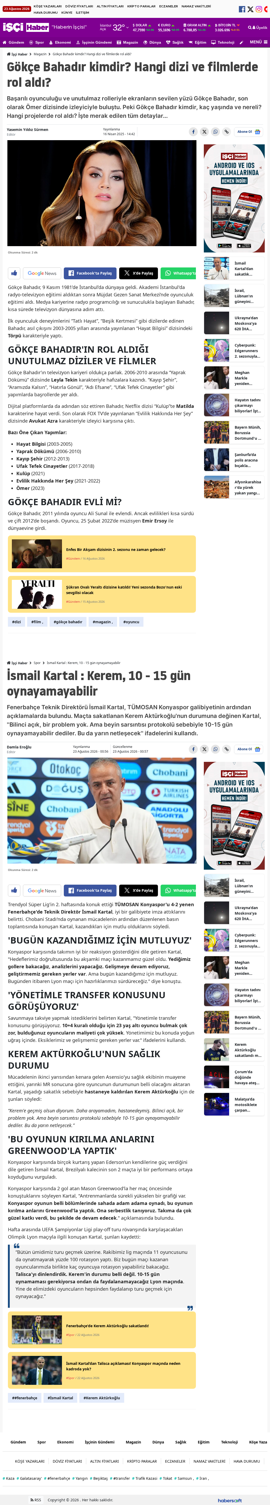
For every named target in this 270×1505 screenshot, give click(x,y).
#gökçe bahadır (68, 621)
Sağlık (178, 42)
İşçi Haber (19, 54)
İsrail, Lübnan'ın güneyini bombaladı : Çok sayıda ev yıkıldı (247, 296)
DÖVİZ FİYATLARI (79, 6)
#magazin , (103, 621)
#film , (37, 621)
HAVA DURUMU (46, 12)
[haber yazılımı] (230, 1500)
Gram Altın (197, 25)
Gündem (16, 42)
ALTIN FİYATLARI (110, 6)
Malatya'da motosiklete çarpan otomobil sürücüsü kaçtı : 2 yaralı (248, 1105)
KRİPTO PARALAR (141, 6)
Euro (165, 25)
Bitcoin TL (227, 25)
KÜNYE (66, 12)
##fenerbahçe (24, 1397)
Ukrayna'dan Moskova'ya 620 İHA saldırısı (246, 323)
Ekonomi (63, 42)
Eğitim (200, 42)
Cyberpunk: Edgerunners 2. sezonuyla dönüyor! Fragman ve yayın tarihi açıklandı (246, 351)
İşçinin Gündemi (97, 42)
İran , (202, 1478)
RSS (37, 1499)
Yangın (80, 1478)
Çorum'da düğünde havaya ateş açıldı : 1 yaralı (248, 1077)
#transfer (120, 1478)
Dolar (141, 25)
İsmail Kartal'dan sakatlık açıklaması (244, 269)
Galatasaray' (29, 1478)
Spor (39, 42)
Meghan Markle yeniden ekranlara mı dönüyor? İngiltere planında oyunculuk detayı (246, 378)
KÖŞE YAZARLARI (48, 6)
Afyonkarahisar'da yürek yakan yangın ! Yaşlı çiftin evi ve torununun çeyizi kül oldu (248, 487)
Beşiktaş (99, 1478)
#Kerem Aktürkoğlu (102, 1397)
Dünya (155, 42)
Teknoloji (226, 42)
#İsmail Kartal (60, 1397)
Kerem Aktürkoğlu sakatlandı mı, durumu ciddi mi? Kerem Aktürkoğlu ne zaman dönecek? (248, 1050)
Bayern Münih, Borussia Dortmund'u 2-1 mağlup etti (248, 433)
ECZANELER (168, 6)
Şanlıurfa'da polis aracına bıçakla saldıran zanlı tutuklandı (247, 460)
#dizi (16, 621)
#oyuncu (131, 621)
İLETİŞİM (82, 12)
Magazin (130, 42)
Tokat (166, 1478)
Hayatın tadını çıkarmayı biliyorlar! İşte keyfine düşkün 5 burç (248, 405)
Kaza (9, 1478)
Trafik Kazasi (144, 1478)
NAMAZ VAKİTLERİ (196, 6)
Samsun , (184, 1478)
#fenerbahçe (57, 1478)
